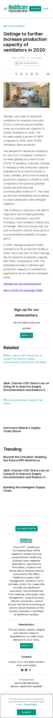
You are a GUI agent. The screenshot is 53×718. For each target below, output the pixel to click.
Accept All (26, 712)
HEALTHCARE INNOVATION (26, 683)
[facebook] (16, 74)
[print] (48, 74)
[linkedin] (21, 74)
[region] (26, 706)
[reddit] (31, 74)
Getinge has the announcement (22, 283)
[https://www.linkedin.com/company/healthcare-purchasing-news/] (26, 670)
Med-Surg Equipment (14, 26)
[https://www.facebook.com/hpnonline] (22, 670)
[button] (5, 9)
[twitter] (26, 74)
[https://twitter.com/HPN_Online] (29, 670)
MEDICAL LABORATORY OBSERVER (26, 686)
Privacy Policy (30, 704)
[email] (36, 74)
